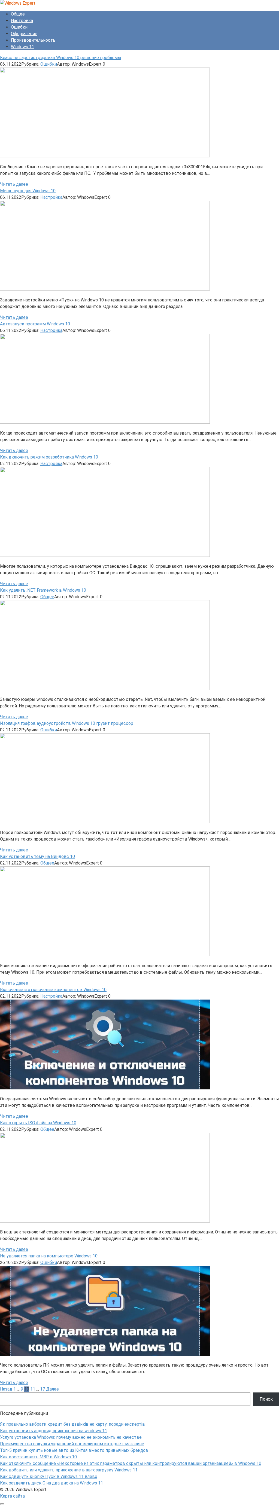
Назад (6, 1389)
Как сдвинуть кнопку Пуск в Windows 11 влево (48, 1476)
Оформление (24, 33)
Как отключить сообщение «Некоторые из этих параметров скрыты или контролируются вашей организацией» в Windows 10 (130, 1463)
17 (42, 1389)
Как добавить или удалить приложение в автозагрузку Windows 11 (69, 1470)
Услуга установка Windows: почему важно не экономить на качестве (71, 1437)
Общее (18, 14)
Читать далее (14, 184)
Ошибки (19, 27)
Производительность (33, 40)
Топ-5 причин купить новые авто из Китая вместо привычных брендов (74, 1450)
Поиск (266, 1399)
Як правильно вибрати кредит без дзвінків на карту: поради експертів (72, 1424)
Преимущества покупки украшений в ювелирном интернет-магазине (72, 1443)
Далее (52, 1389)
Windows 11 (22, 46)
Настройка (22, 20)
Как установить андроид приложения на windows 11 (53, 1430)
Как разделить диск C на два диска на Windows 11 (51, 1483)
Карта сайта (12, 1496)
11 (32, 1389)
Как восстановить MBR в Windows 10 (38, 1456)
